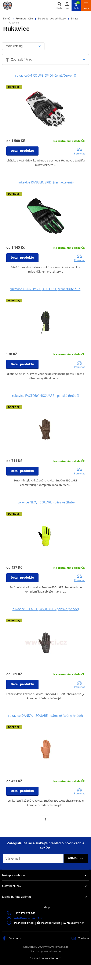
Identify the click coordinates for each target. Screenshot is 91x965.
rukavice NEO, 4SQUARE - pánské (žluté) (45, 502)
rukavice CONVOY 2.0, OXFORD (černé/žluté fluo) (45, 289)
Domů (6, 18)
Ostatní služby (11, 886)
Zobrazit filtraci (22, 59)
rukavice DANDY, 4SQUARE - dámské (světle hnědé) (45, 715)
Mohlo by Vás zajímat (16, 896)
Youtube (83, 938)
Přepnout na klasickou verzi (45, 958)
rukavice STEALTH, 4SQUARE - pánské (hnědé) (45, 609)
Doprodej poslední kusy (52, 18)
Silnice (75, 18)
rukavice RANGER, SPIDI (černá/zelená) (45, 182)
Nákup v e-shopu (13, 875)
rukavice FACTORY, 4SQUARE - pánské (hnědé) (45, 395)
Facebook (14, 938)
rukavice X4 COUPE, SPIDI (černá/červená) (45, 75)
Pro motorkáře (24, 18)
